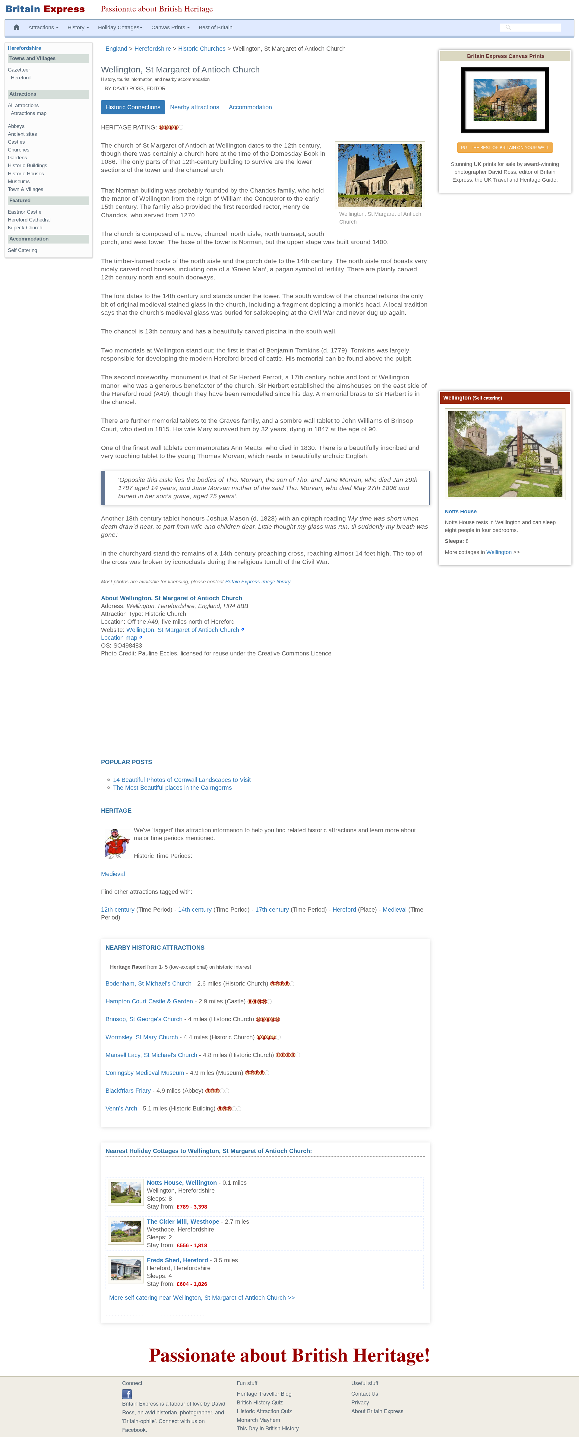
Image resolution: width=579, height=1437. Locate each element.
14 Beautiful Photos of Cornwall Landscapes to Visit (182, 779)
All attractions (23, 105)
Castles (16, 142)
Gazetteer (19, 70)
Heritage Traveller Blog (264, 1393)
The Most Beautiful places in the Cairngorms (172, 787)
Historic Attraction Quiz (264, 1411)
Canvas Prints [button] (169, 27)
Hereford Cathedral (29, 220)
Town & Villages (25, 189)
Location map (119, 637)
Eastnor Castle (24, 212)
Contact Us (364, 1393)
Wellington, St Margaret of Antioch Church (182, 629)
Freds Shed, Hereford (177, 1260)
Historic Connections (133, 107)
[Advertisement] (265, 709)
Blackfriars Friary (128, 1090)
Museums (19, 181)
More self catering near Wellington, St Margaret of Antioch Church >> (202, 1297)
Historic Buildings (27, 165)
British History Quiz (260, 1402)
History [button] (77, 27)
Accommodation (250, 107)
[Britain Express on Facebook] (127, 1393)
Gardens (17, 158)
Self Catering (22, 250)
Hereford (344, 909)
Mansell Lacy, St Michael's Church (151, 1055)
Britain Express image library (257, 582)
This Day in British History (268, 1428)
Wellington (499, 552)
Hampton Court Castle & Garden (149, 1001)
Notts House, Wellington (182, 1182)
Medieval (113, 874)
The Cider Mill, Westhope (183, 1221)
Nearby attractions (194, 107)
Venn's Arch (121, 1108)
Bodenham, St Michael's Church (148, 983)
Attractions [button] (41, 27)
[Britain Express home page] (48, 9)
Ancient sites (22, 134)
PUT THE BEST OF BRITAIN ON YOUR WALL (505, 147)
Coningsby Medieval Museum (145, 1072)
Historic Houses (26, 174)
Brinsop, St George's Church (144, 1019)
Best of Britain (216, 27)
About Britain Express (377, 1411)
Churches (19, 150)
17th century (272, 909)
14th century (195, 909)
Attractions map (28, 113)
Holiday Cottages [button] (118, 27)
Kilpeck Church (25, 228)
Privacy (360, 1402)
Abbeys (16, 126)
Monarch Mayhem (258, 1419)
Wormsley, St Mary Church (142, 1037)
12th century (117, 909)
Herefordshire (24, 48)
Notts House (461, 511)
